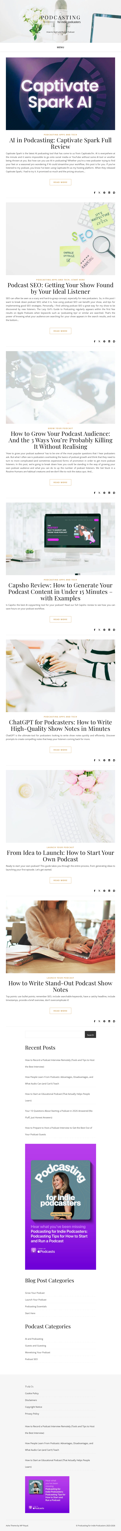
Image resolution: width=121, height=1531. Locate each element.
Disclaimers (31, 1400)
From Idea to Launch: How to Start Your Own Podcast (60, 855)
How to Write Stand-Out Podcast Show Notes (60, 986)
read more (60, 182)
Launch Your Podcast (60, 847)
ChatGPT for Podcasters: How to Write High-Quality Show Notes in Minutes (60, 725)
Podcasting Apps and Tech (60, 134)
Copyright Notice (33, 1406)
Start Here (78, 280)
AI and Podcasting (34, 1338)
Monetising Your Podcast (37, 1352)
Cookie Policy (32, 1393)
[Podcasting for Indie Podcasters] (60, 19)
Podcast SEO (31, 1359)
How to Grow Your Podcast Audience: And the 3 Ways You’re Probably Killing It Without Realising (60, 439)
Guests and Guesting (35, 1345)
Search (90, 1034)
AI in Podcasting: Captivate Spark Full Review (60, 143)
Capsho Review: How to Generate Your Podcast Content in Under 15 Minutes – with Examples (60, 591)
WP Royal (24, 1525)
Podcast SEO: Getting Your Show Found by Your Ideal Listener (60, 288)
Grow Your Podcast (60, 428)
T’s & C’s (29, 1386)
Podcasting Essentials (36, 1306)
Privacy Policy (32, 1413)
